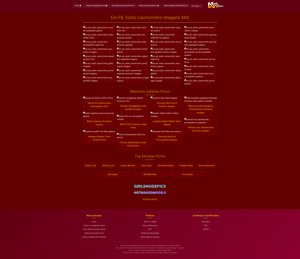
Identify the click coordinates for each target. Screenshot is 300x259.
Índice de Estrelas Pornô (148, 5)
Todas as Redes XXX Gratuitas (175, 5)
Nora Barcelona (165, 165)
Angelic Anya (186, 165)
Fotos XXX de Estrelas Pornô (122, 5)
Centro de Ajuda (150, 222)
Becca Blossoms (207, 165)
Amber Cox (90, 165)
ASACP (206, 229)
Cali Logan (112, 174)
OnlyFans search (150, 199)
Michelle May (150, 174)
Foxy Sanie (187, 174)
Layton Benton (127, 165)
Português (195, 6)
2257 (150, 229)
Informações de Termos (150, 237)
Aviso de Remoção (150, 225)
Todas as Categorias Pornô (95, 5)
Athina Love (108, 165)
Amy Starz (146, 165)
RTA (206, 225)
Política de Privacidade (150, 233)
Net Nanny (206, 222)
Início (77, 5)
